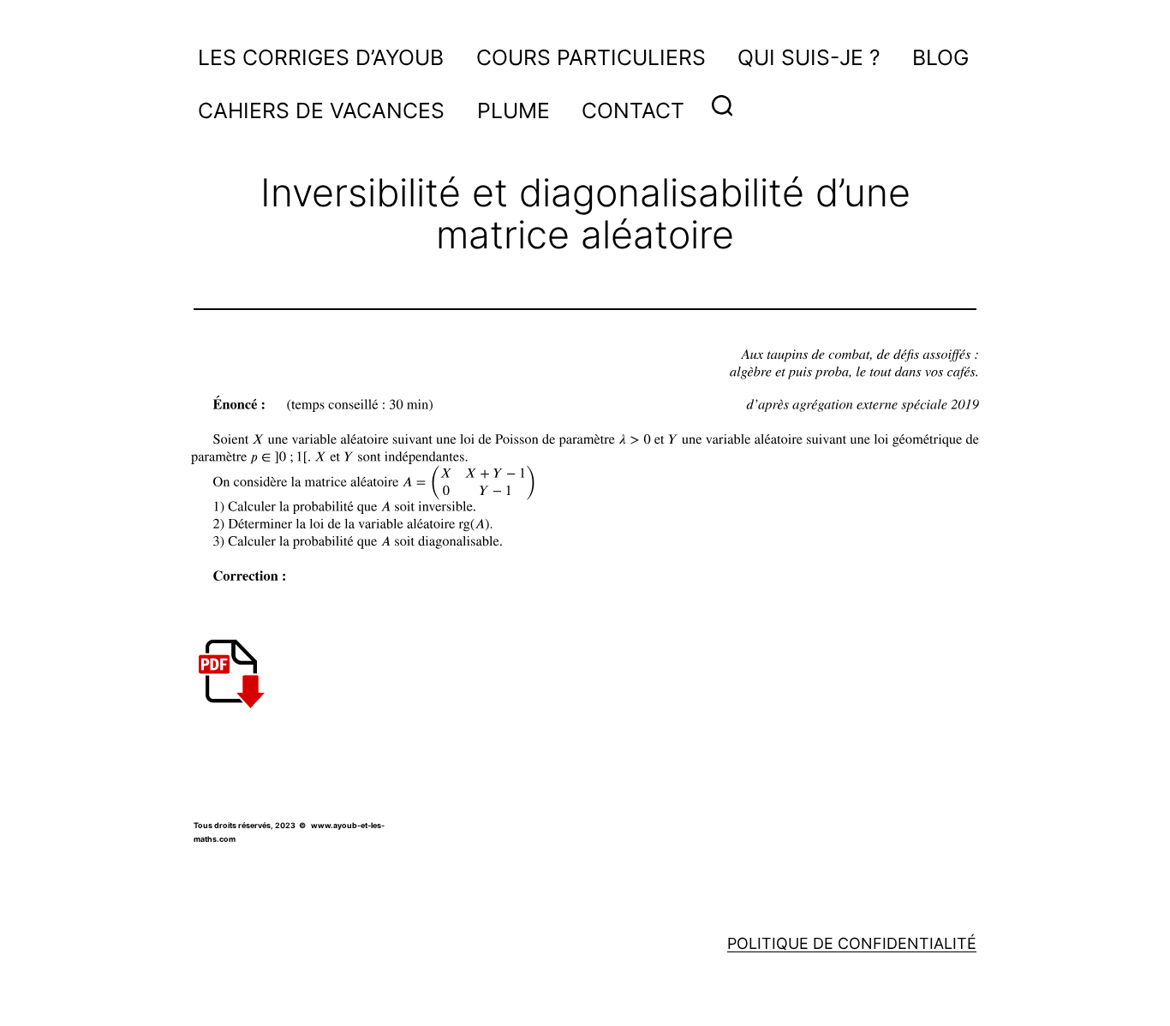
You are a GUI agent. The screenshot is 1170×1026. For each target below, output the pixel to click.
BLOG (940, 57)
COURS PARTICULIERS (591, 57)
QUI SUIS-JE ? (808, 57)
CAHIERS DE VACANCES (321, 110)
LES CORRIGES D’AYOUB (321, 57)
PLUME (513, 110)
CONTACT (633, 110)
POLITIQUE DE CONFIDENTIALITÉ (851, 943)
